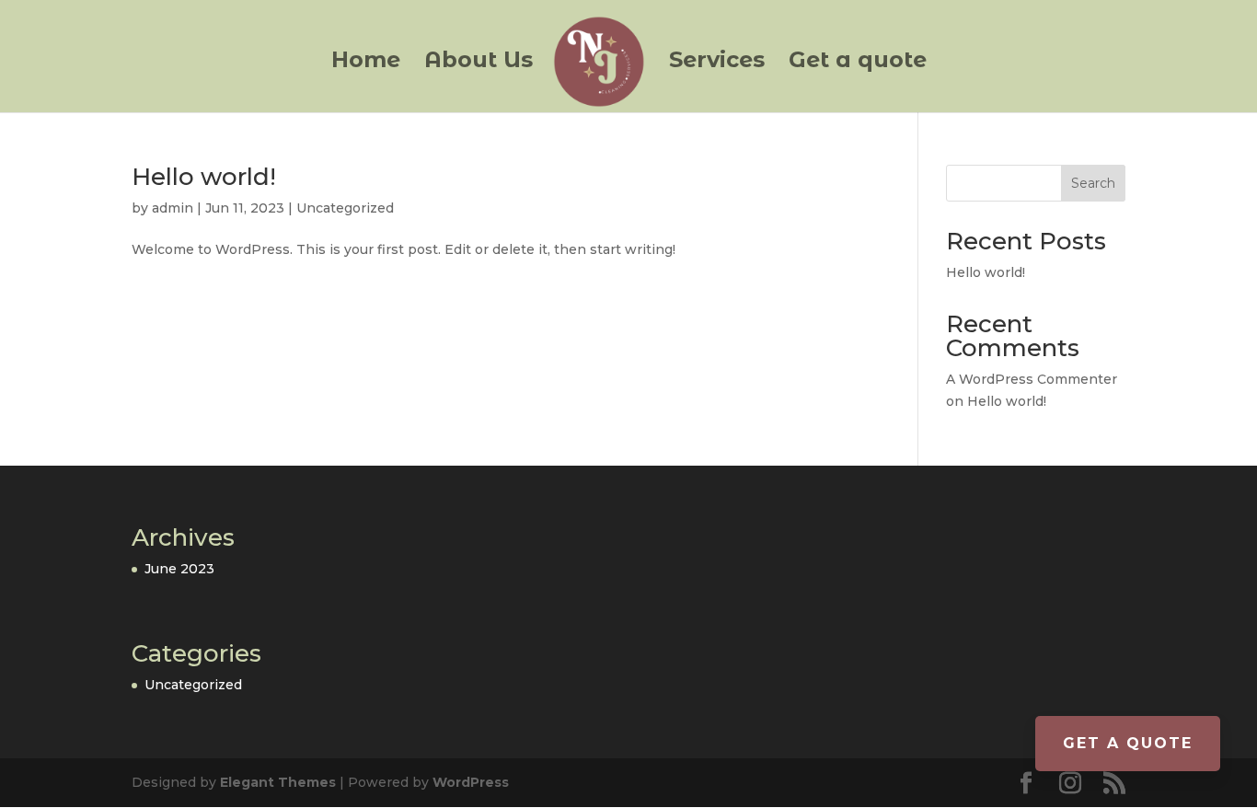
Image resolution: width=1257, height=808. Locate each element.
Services (717, 63)
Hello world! (204, 176)
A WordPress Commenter (1031, 379)
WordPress (470, 782)
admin (172, 208)
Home (365, 63)
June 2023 (179, 568)
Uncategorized (345, 208)
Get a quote (858, 63)
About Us (478, 63)
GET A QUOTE (1128, 743)
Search (1093, 183)
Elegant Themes (278, 782)
